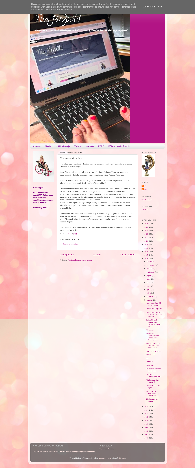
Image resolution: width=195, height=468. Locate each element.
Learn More (149, 7)
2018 (146, 251)
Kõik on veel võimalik (119, 146)
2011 (146, 420)
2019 (146, 248)
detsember (151, 261)
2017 (146, 255)
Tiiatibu (145, 210)
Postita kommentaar (70, 244)
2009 (146, 427)
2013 (146, 413)
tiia (145, 189)
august (149, 276)
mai (148, 286)
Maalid (48, 146)
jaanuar (149, 300)
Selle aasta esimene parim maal (153, 370)
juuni (149, 282)
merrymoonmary (105, 458)
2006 (146, 438)
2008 (146, 431)
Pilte (148, 358)
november (151, 265)
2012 (146, 417)
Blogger (122, 458)
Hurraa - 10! (150, 355)
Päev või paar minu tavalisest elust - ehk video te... (153, 345)
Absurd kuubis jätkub (154, 309)
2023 (146, 234)
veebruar (150, 297)
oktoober (150, 268)
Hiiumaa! (149, 362)
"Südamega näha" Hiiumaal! (152, 381)
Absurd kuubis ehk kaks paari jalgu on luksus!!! (154, 314)
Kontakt (90, 146)
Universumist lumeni (154, 351)
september (151, 272)
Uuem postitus (67, 254)
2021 (146, 241)
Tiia (145, 186)
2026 (146, 223)
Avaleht (37, 146)
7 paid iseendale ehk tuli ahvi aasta (153, 304)
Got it (161, 7)
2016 (146, 259)
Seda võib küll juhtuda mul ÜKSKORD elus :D (153, 323)
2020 (146, 244)
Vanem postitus (128, 254)
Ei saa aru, (150, 365)
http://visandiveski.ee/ (107, 449)
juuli (148, 279)
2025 (146, 227)
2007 (146, 434)
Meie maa (149, 330)
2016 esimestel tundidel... (151, 400)
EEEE (101, 146)
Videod (77, 146)
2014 (146, 410)
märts (149, 293)
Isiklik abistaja (63, 146)
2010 (146, 424)
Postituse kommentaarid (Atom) (80, 260)
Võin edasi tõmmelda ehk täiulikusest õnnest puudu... (152, 336)
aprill (149, 289)
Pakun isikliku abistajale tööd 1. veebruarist (153, 393)
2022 (146, 238)
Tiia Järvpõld (57, 20)
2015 (146, 406)
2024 (146, 230)
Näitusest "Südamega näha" (153, 375)
